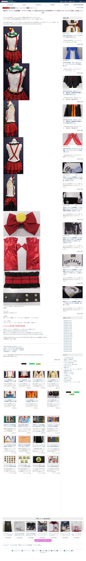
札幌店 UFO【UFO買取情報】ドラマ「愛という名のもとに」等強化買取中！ (24, 446)
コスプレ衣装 (80, 33)
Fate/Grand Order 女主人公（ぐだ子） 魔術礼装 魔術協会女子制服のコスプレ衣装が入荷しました (72, 121)
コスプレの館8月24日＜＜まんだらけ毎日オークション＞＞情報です (53, 401)
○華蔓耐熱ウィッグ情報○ (9, 351)
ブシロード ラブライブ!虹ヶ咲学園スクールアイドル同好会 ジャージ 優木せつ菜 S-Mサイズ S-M (54, 534)
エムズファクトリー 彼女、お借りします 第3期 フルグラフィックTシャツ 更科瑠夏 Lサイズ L (65, 534)
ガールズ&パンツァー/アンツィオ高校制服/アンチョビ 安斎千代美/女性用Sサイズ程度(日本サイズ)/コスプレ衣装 (8, 534)
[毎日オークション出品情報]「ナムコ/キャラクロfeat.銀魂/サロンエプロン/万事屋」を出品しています (73, 178)
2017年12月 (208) (68, 333)
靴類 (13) (66, 367)
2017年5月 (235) (68, 345)
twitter (24, 4)
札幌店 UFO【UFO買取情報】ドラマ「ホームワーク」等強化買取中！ (10, 426)
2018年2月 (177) (68, 330)
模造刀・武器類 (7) (69, 359)
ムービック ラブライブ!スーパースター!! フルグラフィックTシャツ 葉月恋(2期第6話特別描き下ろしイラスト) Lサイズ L (42, 534)
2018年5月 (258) (68, 325)
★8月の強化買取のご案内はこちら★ (12, 346)
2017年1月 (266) (68, 351)
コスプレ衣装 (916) (69, 362)
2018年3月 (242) (68, 328)
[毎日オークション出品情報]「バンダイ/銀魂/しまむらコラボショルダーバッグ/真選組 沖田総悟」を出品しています (73, 209)
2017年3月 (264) (68, 348)
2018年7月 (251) (68, 322)
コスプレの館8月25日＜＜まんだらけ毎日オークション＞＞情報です (39, 381)
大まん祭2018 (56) (69, 357)
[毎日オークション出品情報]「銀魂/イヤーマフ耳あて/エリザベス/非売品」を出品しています (73, 303)
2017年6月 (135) (68, 343)
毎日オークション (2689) (70, 361)
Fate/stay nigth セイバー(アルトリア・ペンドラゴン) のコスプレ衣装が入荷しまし (72, 64)
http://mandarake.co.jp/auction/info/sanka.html (15, 331)
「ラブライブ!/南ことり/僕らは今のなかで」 (14, 306)
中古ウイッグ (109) (69, 374)
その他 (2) (66, 375)
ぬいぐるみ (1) (67, 366)
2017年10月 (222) (68, 336)
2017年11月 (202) (68, 335)
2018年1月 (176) (68, 332)
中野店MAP (38, 4)
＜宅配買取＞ (21, 350)
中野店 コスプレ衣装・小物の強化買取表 (13, 348)
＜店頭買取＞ (15, 350)
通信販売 (53, 4)
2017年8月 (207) (68, 340)
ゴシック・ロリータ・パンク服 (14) (73, 369)
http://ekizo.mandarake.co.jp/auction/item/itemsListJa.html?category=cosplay (23, 334)
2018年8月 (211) (68, 320)
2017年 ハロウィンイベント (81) (72, 382)
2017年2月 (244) (68, 349)
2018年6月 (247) (68, 324)
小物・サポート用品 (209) (70, 364)
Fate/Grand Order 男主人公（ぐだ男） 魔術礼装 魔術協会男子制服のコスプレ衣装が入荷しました (72, 92)
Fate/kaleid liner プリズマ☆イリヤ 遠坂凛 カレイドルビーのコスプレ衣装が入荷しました (72, 150)
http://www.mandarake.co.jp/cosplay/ (33, 354)
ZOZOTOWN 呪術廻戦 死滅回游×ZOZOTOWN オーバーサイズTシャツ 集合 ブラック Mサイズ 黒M (31, 534)
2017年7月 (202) (68, 341)
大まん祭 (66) (67, 380)
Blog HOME (10, 4)
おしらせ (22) (67, 377)
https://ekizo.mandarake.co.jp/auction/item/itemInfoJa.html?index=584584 (22, 24)
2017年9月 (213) (68, 338)
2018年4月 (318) (68, 327)
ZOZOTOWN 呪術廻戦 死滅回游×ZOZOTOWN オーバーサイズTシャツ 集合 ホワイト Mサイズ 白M (20, 534)
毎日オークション (33, 7)
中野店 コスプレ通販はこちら (43, 540)
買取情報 (66, 4)
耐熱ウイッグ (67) (68, 372)
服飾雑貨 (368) (68, 370)
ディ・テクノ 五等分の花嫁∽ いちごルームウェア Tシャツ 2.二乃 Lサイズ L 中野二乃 (76, 534)
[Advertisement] (31, 497)
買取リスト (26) (68, 378)
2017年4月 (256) (68, 346)
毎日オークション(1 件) (20, 7)
